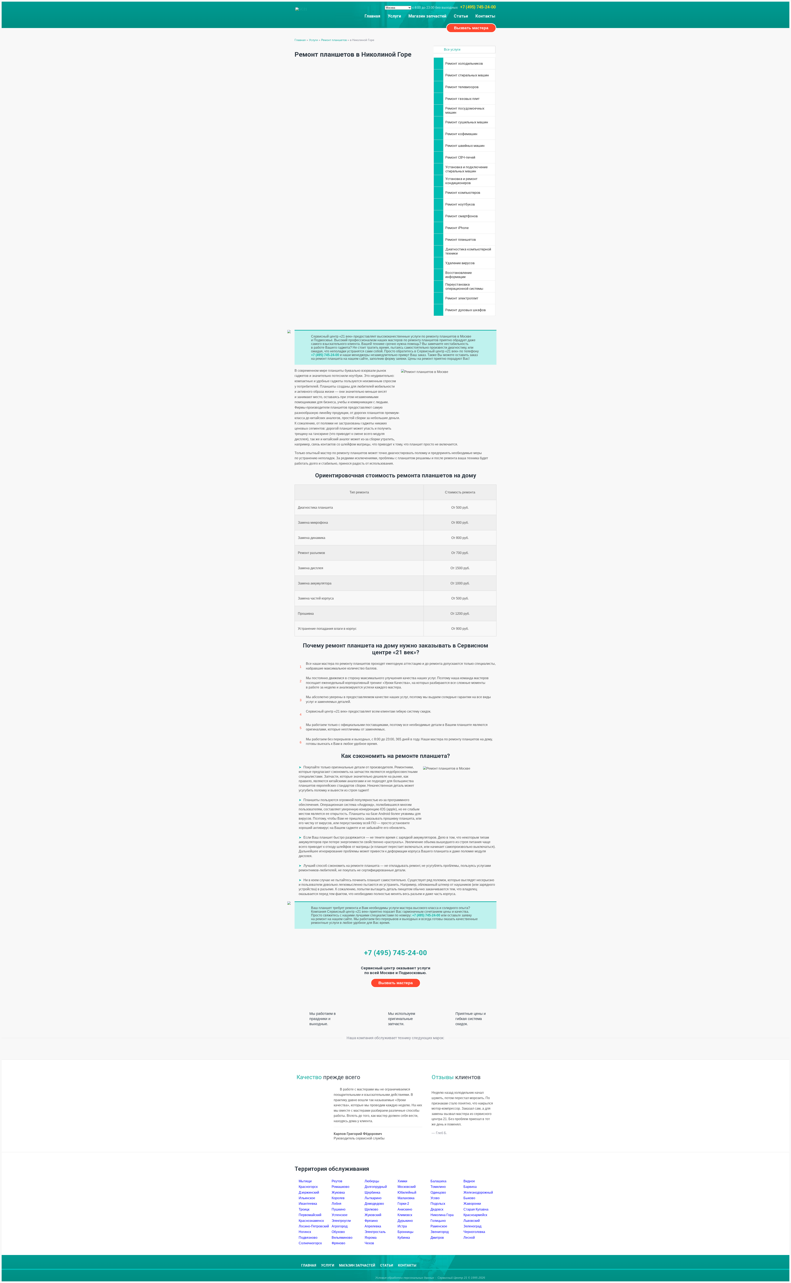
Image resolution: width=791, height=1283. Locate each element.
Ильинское (307, 1198)
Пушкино (338, 1209)
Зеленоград (472, 1226)
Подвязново (308, 1237)
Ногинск (305, 1232)
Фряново (338, 1243)
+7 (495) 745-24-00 (478, 7)
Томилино (438, 1186)
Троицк (304, 1209)
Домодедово (374, 1203)
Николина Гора (442, 1215)
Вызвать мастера (471, 28)
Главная (372, 16)
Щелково (371, 1209)
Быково (469, 1198)
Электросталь (375, 1232)
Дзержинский (309, 1192)
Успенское (340, 1215)
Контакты (485, 16)
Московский (407, 1186)
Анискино (405, 1209)
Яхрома (371, 1237)
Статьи (461, 16)
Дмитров (437, 1237)
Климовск (405, 1215)
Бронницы (405, 1232)
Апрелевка (373, 1226)
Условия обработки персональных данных (404, 1277)
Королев (338, 1198)
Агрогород (340, 1226)
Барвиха (470, 1186)
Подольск (438, 1203)
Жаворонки (472, 1203)
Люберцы (372, 1181)
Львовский (471, 1220)
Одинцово (438, 1192)
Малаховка (406, 1198)
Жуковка (338, 1192)
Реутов (337, 1181)
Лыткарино (373, 1198)
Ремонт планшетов (334, 40)
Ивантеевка (308, 1203)
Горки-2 (403, 1203)
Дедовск (437, 1209)
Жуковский (373, 1215)
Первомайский (310, 1215)
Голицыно (438, 1220)
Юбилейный (407, 1192)
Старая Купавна (475, 1209)
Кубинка (404, 1237)
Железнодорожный (478, 1192)
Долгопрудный (376, 1186)
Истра (402, 1226)
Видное (469, 1181)
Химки (402, 1181)
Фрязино (371, 1220)
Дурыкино (405, 1220)
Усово (435, 1198)
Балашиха (438, 1181)
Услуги (394, 16)
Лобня (336, 1203)
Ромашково (340, 1186)
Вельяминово (342, 1237)
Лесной (469, 1237)
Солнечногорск (310, 1243)
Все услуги (452, 49)
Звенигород (440, 1232)
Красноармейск (475, 1215)
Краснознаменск (311, 1220)
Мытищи (305, 1181)
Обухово (338, 1232)
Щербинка (372, 1192)
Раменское (439, 1226)
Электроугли (341, 1220)
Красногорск (308, 1186)
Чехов (369, 1243)
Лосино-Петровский (314, 1226)
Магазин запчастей (427, 16)
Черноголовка (474, 1232)
